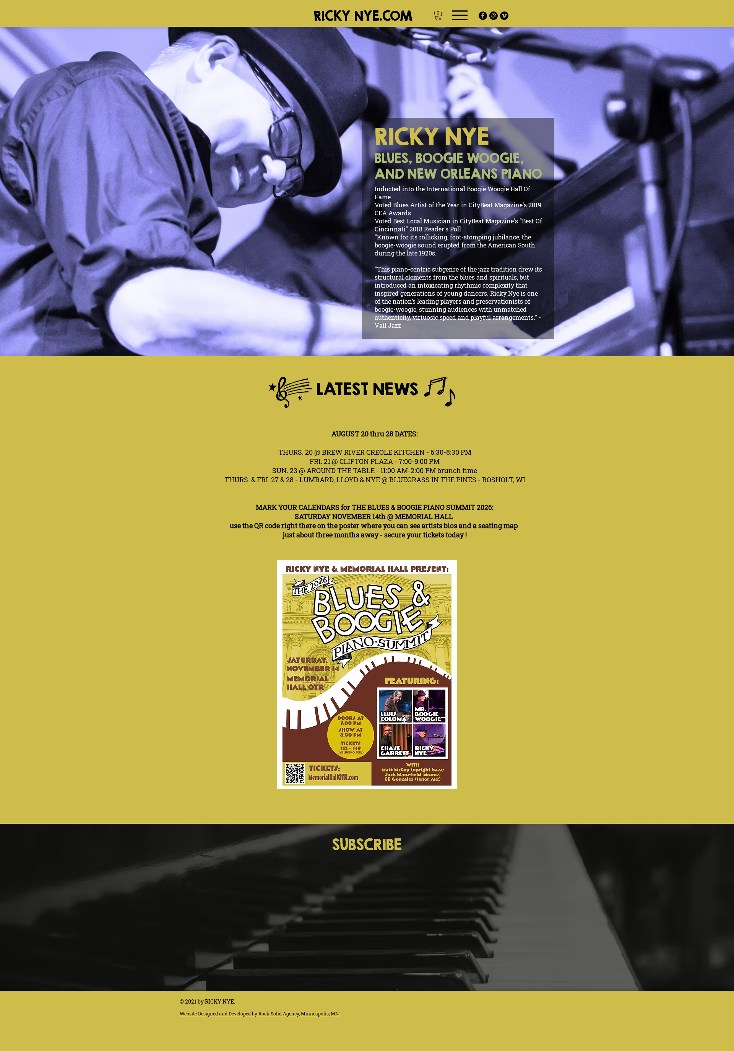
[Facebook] (483, 15)
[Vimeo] (504, 15)
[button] (438, 15)
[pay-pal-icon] (493, 15)
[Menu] (460, 15)
